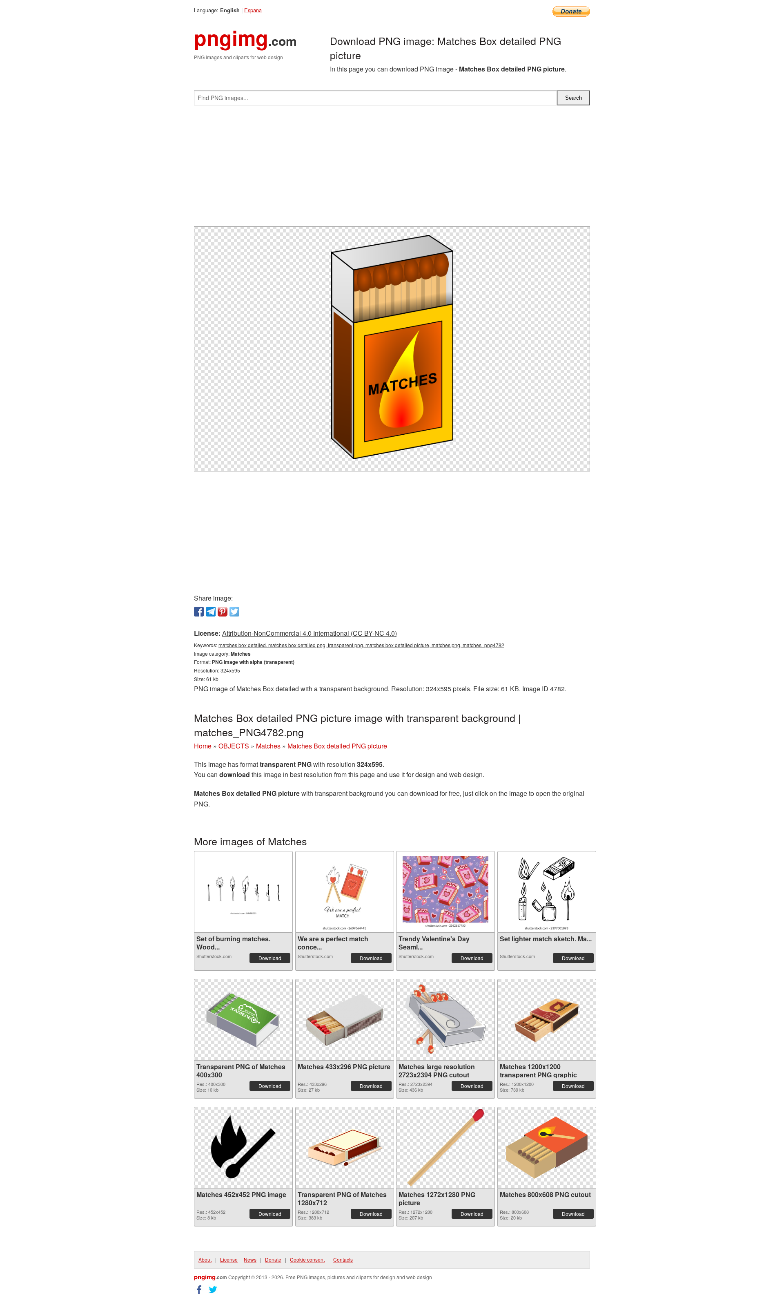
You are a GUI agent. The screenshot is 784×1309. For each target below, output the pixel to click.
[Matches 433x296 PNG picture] (344, 1020)
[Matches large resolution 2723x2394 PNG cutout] (445, 1019)
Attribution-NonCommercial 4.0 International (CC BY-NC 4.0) (309, 633)
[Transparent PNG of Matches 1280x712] (344, 1147)
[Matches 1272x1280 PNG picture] (445, 1147)
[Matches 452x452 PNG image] (243, 1147)
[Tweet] (234, 612)
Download (269, 957)
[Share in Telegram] (211, 612)
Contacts (343, 1259)
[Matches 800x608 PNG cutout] (547, 1148)
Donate (273, 1259)
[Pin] (222, 612)
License (229, 1259)
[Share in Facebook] (199, 612)
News (250, 1259)
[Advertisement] (392, 169)
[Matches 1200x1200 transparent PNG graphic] (547, 1020)
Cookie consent (307, 1259)
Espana (253, 10)
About (205, 1259)
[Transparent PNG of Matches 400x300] (243, 1019)
